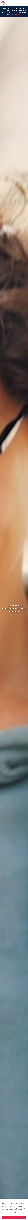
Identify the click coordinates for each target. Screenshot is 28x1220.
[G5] (7, 3)
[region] (14, 1209)
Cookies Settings (14, 1212)
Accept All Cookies (14, 1217)
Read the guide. (16, 15)
